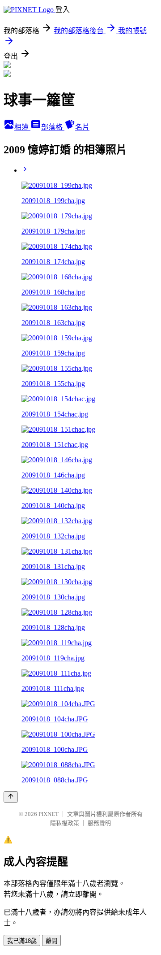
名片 (82, 127)
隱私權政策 (64, 823)
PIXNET (48, 814)
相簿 (22, 127)
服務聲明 (99, 823)
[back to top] (11, 797)
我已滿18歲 (22, 941)
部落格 (52, 127)
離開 (51, 941)
